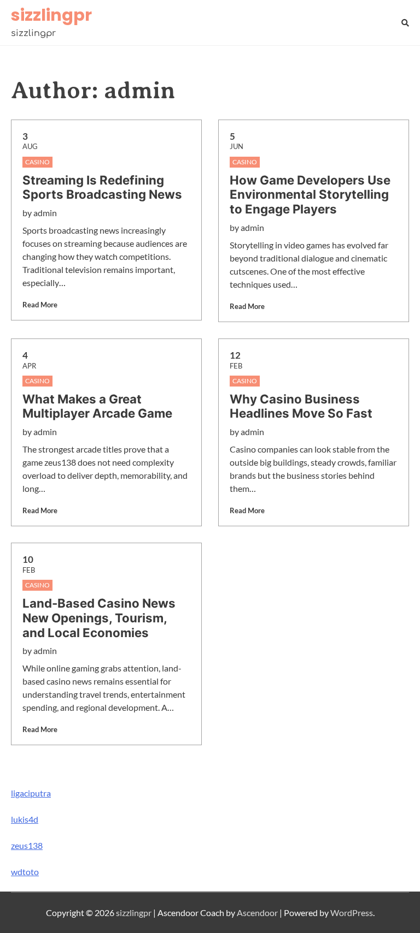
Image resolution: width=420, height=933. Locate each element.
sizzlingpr (51, 15)
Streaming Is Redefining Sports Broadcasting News (102, 187)
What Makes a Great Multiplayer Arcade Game (97, 406)
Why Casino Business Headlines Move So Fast (301, 406)
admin (45, 212)
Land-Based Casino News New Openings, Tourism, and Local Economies (99, 617)
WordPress (351, 912)
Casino (37, 161)
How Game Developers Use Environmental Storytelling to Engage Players (310, 194)
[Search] (405, 22)
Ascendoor (257, 912)
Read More (39, 304)
